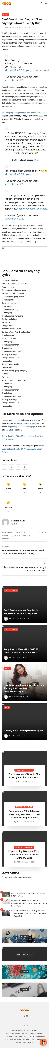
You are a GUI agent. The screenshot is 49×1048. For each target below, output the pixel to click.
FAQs (7, 707)
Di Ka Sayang (15, 535)
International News (22, 1039)
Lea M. (11, 618)
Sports (30, 1042)
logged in (14, 877)
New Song (26, 535)
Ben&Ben (5, 535)
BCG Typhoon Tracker (34, 1033)
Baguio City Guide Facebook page (21, 427)
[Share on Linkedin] (25, 467)
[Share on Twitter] (11, 467)
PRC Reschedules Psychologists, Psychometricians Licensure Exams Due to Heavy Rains (29, 903)
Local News (8, 1036)
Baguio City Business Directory (24, 1031)
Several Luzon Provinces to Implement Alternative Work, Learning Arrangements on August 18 (28, 913)
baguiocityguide (19, 521)
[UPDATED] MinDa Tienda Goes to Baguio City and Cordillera (25, 569)
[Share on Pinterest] (18, 467)
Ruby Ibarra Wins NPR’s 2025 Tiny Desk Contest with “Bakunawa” (22, 651)
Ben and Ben (20, 532)
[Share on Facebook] (4, 467)
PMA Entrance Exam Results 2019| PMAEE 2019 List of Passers (23, 449)
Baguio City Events (24, 807)
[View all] (24, 936)
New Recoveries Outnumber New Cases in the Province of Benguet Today (23, 552)
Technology (21, 1042)
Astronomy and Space (24, 847)
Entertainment (11, 590)
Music (5, 14)
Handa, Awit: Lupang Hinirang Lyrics (24, 730)
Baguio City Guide (7, 532)
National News (21, 1036)
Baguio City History (24, 770)
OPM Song (5, 539)
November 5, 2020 (14, 80)
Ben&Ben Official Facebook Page (21, 436)
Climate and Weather (36, 1036)
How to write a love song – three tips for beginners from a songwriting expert (24, 688)
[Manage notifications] (44, 1044)
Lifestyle (9, 1039)
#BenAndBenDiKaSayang (18, 70)
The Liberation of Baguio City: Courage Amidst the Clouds (24, 776)
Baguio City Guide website (27, 423)
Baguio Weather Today (15, 1033)
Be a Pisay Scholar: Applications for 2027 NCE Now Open (28, 894)
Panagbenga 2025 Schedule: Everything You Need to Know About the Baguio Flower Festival (24, 814)
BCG (11, 696)
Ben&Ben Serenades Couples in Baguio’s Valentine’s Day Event (21, 612)
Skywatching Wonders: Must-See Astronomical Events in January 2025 (24, 854)
